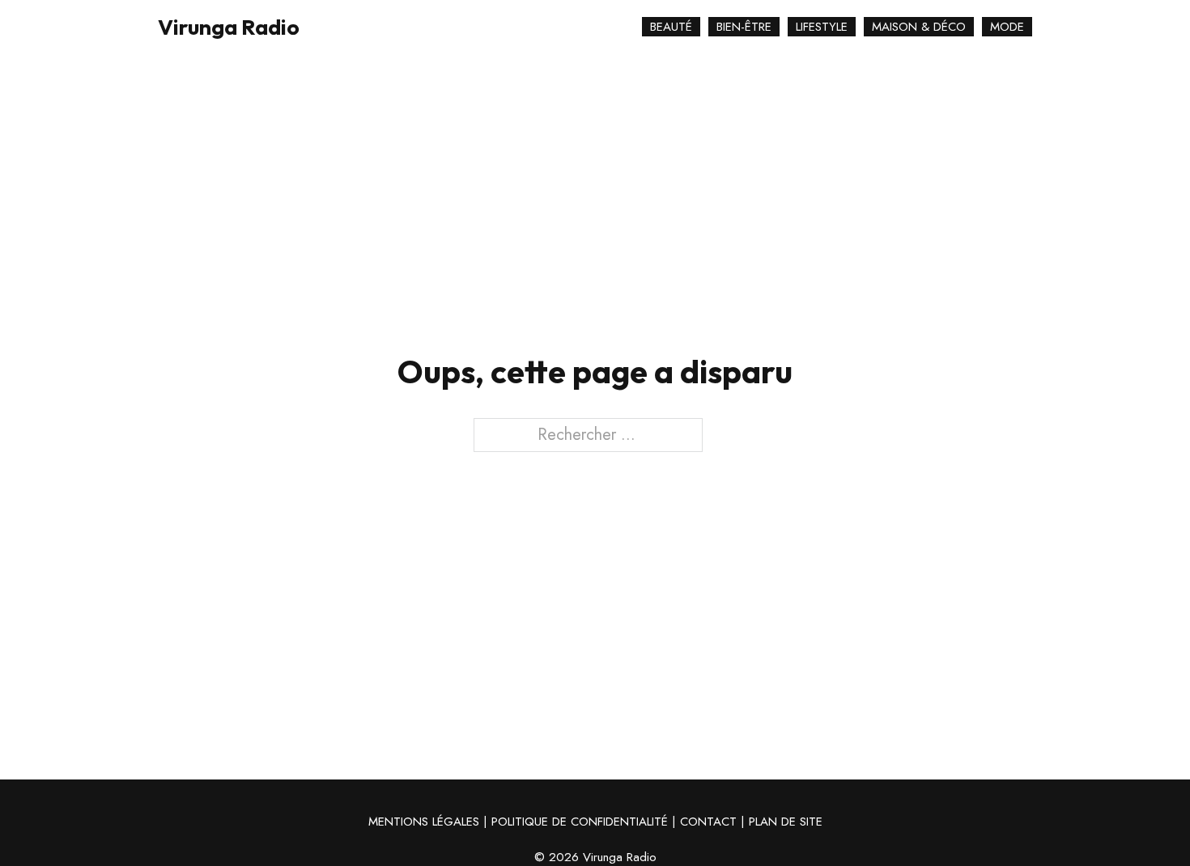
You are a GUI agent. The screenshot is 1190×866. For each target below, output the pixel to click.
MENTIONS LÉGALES (423, 821)
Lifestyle (822, 27)
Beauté (671, 27)
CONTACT (708, 821)
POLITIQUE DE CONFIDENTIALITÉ (579, 821)
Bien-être (743, 27)
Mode (1007, 27)
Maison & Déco (919, 27)
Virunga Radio (229, 27)
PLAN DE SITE (785, 821)
